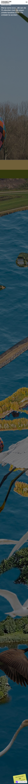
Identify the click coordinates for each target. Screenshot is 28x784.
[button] (26, 2)
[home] (5, 2)
